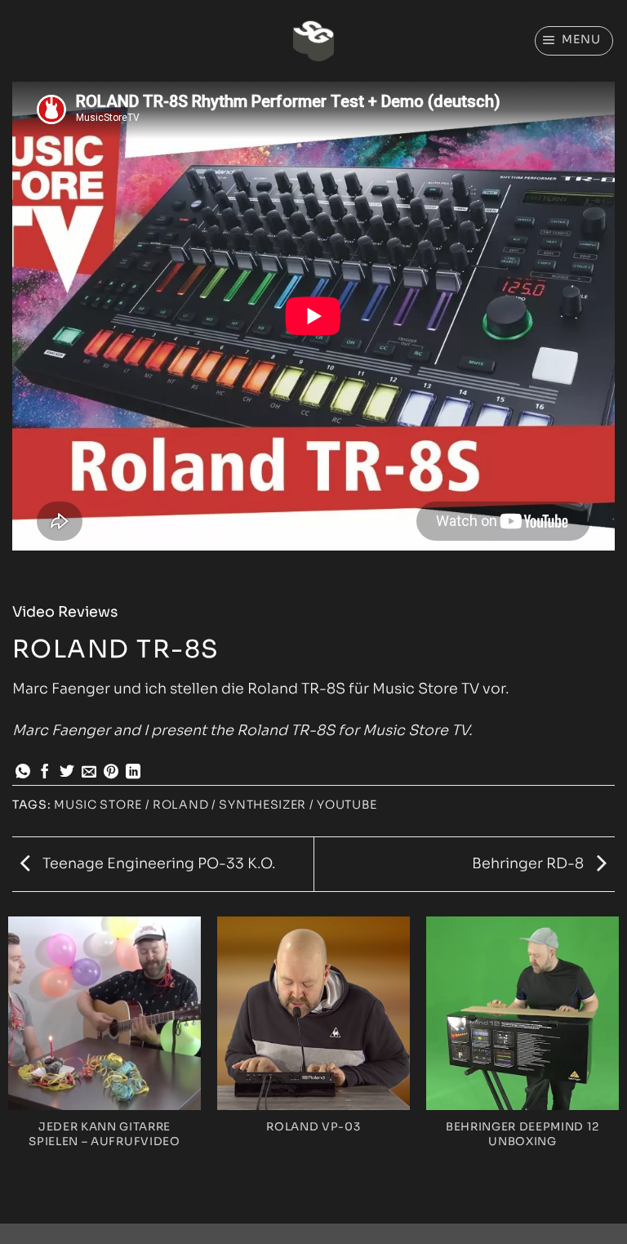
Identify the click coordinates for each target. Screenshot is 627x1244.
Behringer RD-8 (529, 863)
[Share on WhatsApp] (23, 773)
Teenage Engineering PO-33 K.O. (157, 863)
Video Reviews (65, 612)
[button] (574, 40)
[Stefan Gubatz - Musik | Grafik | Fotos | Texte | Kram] (313, 41)
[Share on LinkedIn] (133, 773)
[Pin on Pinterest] (111, 773)
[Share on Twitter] (67, 773)
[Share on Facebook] (45, 773)
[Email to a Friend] (89, 773)
